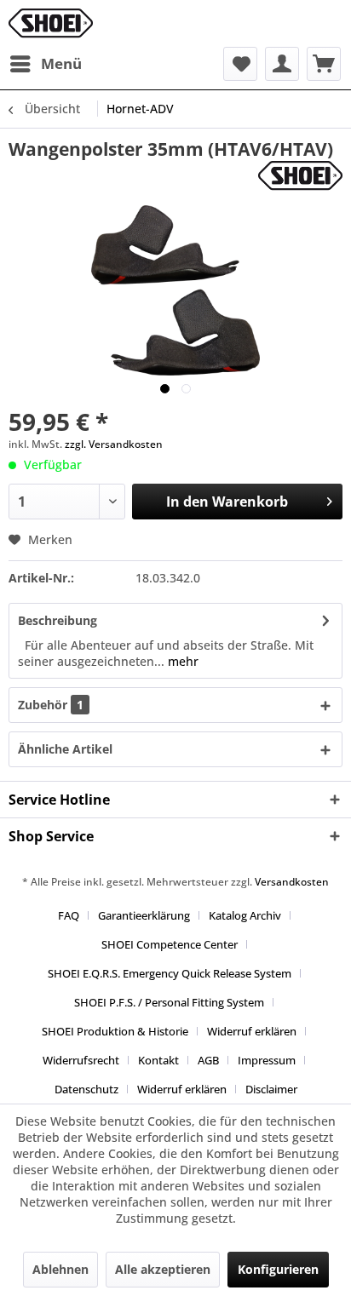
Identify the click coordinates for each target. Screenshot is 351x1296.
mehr (181, 661)
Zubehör (50, 705)
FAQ (68, 915)
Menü (61, 63)
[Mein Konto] (282, 64)
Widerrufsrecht (81, 1060)
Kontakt (158, 1060)
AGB (208, 1060)
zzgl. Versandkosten (114, 444)
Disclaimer (271, 1089)
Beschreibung (57, 620)
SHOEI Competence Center (169, 944)
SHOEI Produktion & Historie (115, 1031)
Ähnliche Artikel (65, 749)
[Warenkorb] (324, 64)
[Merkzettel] (240, 64)
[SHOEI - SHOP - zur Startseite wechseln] (51, 23)
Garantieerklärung (144, 915)
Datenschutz (86, 1089)
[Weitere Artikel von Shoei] (300, 176)
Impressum (267, 1060)
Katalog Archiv (245, 915)
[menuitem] (45, 64)
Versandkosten (292, 882)
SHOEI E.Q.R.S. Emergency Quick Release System (169, 973)
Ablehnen (60, 1269)
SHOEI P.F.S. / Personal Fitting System (169, 1002)
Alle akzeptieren (162, 1269)
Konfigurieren (278, 1269)
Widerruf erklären (251, 1031)
